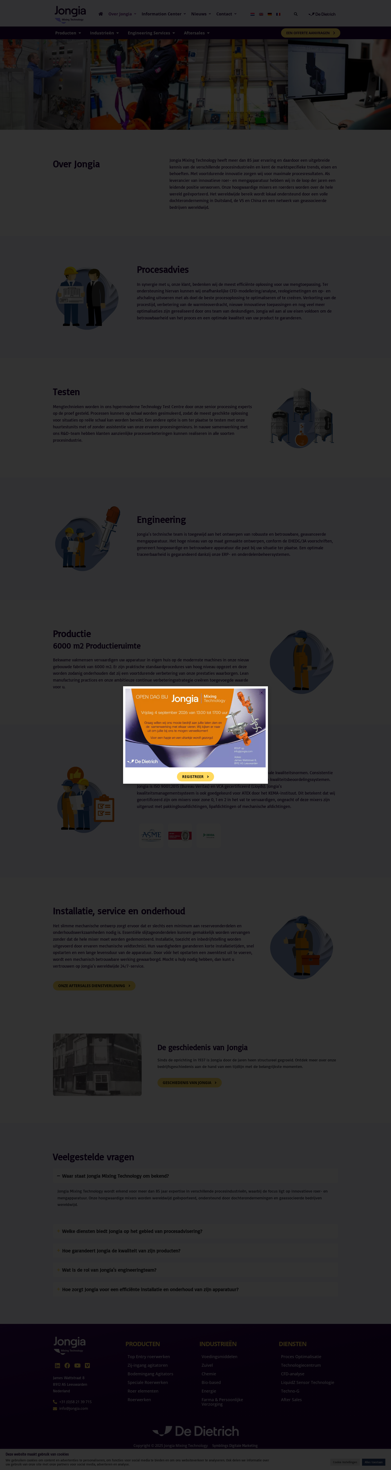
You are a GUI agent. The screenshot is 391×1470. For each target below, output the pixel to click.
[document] (195, 735)
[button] (261, 692)
